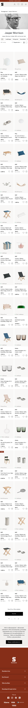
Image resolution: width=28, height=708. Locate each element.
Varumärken (23, 39)
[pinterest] (16, 698)
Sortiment (5, 677)
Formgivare (4, 11)
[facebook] (8, 698)
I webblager (8, 39)
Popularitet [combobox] (17, 42)
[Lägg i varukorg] (12, 79)
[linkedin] (20, 698)
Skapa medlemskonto (14, 642)
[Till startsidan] (2, 4)
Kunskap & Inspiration (9, 689)
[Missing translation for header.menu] (26, 4)
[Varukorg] (22, 4)
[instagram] (12, 698)
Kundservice (6, 671)
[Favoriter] (18, 4)
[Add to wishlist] (9, 80)
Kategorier (15, 39)
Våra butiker (6, 683)
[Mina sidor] (14, 4)
